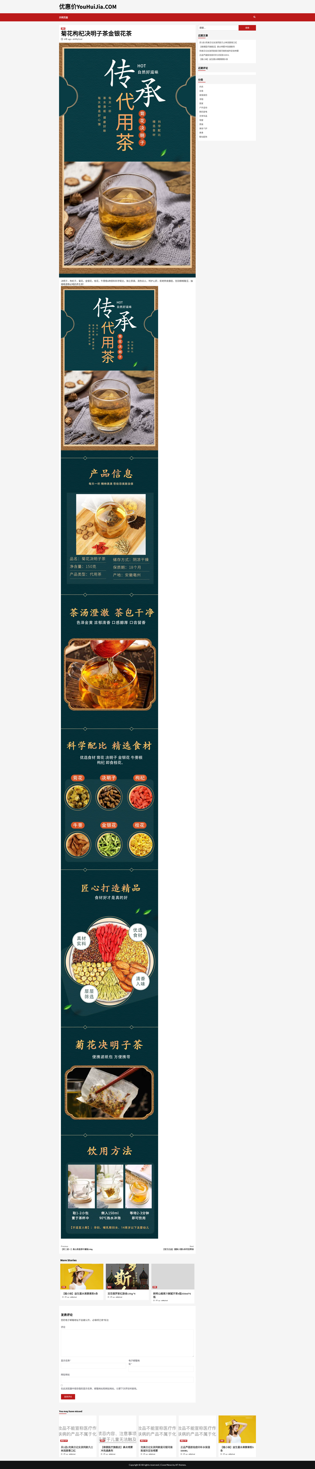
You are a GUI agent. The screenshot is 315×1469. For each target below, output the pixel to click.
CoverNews (166, 1464)
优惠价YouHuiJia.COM (88, 6)
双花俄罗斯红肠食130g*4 (121, 1293)
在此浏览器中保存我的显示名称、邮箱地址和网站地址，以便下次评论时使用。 (99, 1388)
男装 (201, 124)
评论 (63, 1327)
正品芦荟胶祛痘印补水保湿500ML (214, 55)
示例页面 (63, 17)
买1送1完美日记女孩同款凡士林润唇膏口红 (218, 42)
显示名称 (66, 1360)
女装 (201, 91)
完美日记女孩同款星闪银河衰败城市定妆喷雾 (219, 51)
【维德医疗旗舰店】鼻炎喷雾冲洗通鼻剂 (217, 46)
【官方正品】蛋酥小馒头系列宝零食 (178, 1247)
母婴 (201, 120)
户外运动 (203, 107)
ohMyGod (77, 39)
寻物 (201, 99)
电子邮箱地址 (134, 1362)
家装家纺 (203, 95)
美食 (63, 28)
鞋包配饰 (203, 137)
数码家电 (203, 112)
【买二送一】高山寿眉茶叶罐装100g (77, 1247)
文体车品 (203, 116)
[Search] (254, 17)
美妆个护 (203, 128)
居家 (201, 103)
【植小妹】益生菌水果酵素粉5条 (80, 1293)
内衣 (201, 86)
